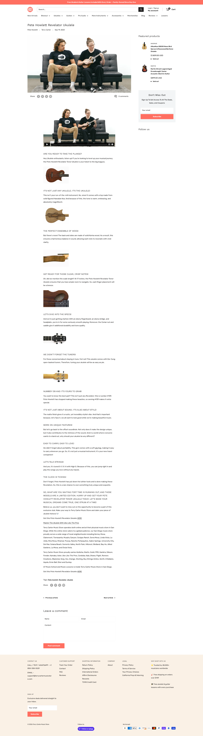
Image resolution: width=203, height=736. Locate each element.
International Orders (90, 672)
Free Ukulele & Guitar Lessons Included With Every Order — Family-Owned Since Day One (101, 2)
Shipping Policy (88, 669)
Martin (153, 66)
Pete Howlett (32, 30)
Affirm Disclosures (89, 675)
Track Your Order (65, 665)
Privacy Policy (127, 665)
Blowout (44, 16)
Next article (108, 598)
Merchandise (132, 16)
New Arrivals (32, 16)
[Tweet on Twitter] (46, 96)
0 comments (123, 96)
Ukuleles (57, 16)
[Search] (141, 9)
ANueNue (154, 43)
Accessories (116, 16)
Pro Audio (82, 16)
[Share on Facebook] (38, 96)
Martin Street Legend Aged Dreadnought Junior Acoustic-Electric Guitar (161, 71)
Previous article (51, 598)
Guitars (69, 16)
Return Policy (87, 665)
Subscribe (157, 117)
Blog (143, 16)
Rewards (85, 679)
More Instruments (99, 16)
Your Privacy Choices (130, 672)
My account (153, 10)
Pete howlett (53, 580)
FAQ (60, 672)
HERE (79, 518)
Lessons (164, 16)
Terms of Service (128, 669)
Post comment (54, 646)
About (110, 665)
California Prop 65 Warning (133, 675)
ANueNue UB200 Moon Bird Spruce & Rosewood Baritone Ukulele (162, 48)
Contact (62, 669)
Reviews (152, 16)
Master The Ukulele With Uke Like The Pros (61, 523)
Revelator (62, 580)
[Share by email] (50, 96)
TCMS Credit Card (89, 682)
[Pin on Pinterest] (42, 96)
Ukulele (70, 580)
